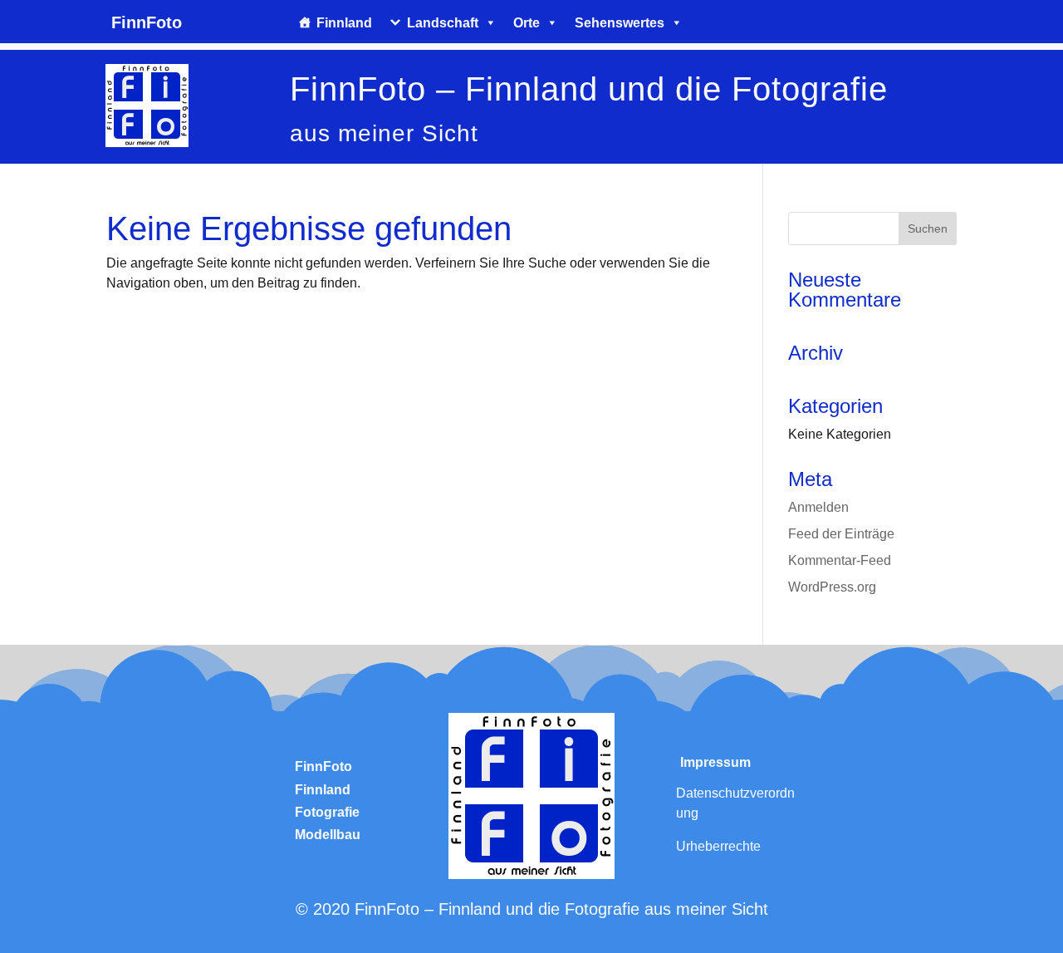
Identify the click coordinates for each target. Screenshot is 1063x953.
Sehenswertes (619, 23)
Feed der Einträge (841, 534)
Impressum (715, 762)
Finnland (344, 23)
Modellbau (327, 835)
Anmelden (818, 507)
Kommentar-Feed (839, 560)
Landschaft (442, 23)
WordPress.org (832, 587)
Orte (526, 23)
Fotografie (327, 812)
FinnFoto (323, 766)
